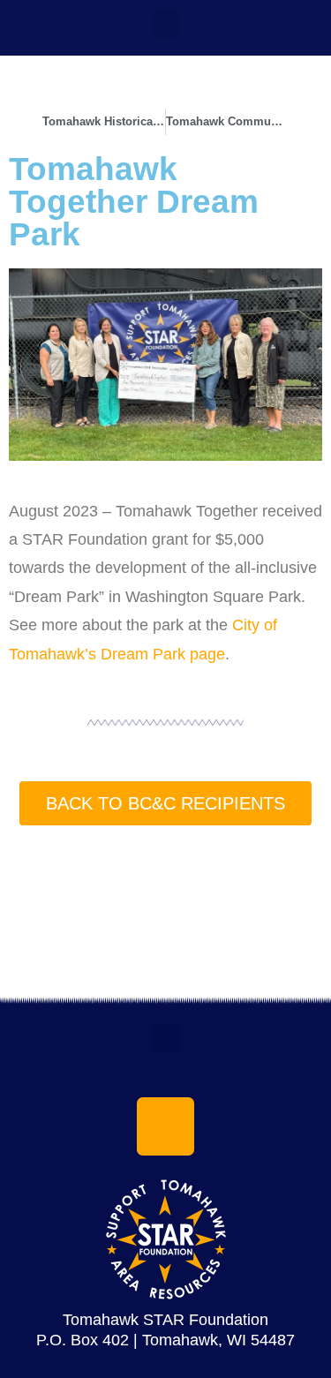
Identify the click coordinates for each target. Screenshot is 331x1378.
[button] (166, 23)
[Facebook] (166, 1126)
